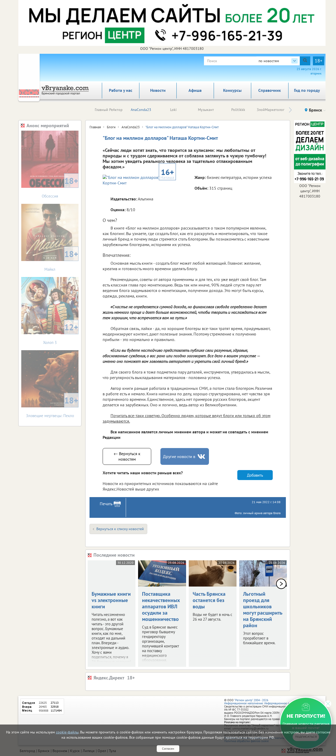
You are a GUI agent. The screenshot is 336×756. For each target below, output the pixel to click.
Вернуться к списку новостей (120, 528)
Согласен (168, 748)
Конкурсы (232, 90)
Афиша (195, 90)
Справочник (269, 90)
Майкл (61, 260)
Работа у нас (120, 90)
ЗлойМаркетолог (270, 109)
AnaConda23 (141, 109)
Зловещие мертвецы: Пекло (52, 406)
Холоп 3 (60, 333)
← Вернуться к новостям (127, 456)
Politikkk (238, 109)
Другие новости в (179, 456)
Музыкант (206, 109)
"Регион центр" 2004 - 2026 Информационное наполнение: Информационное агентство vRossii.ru (268, 701)
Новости (158, 90)
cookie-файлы (67, 732)
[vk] (201, 456)
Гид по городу (307, 90)
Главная (95, 127)
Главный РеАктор (109, 109)
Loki (173, 109)
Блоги (111, 127)
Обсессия (60, 187)
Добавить (255, 475)
